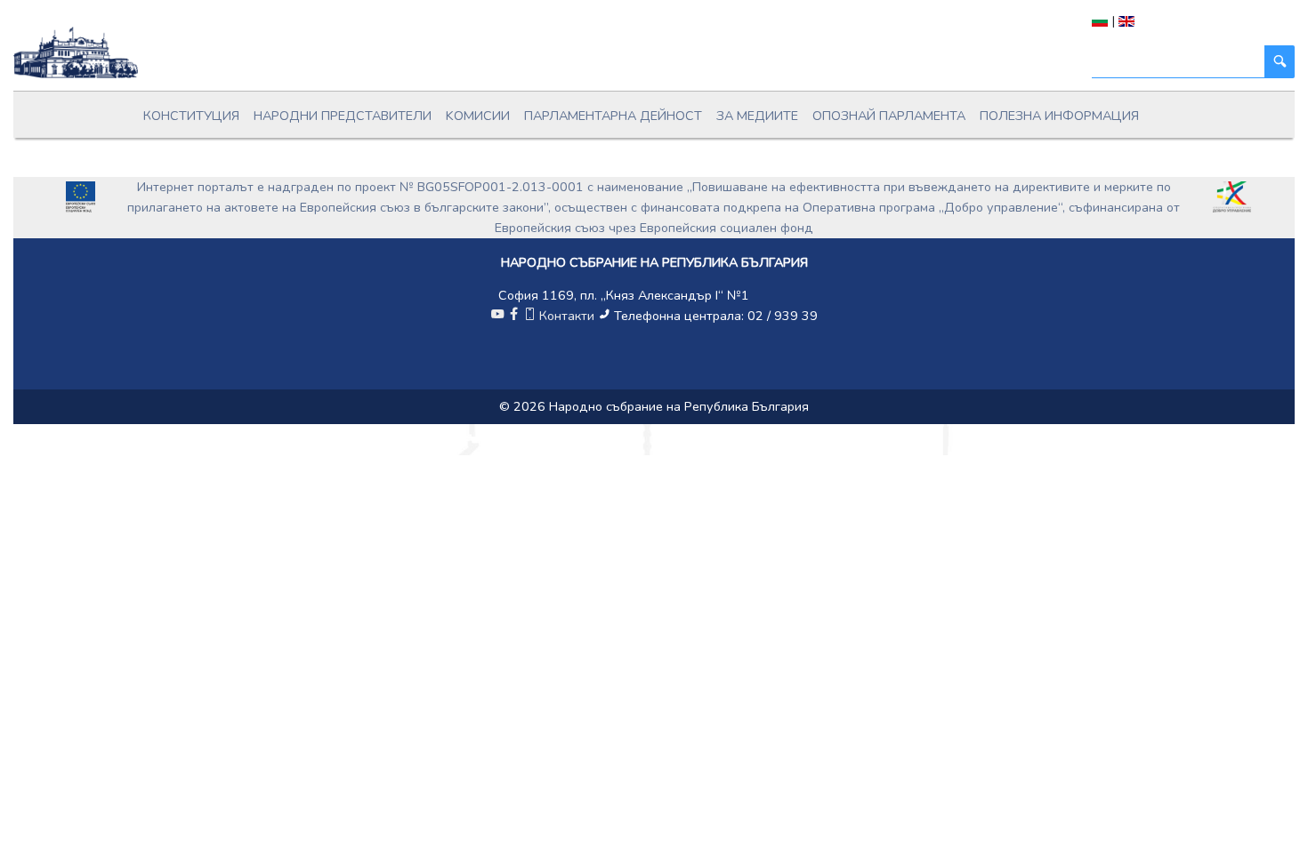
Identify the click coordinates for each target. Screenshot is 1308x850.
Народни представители (343, 115)
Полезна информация (1059, 115)
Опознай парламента (888, 115)
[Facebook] (513, 316)
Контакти (567, 316)
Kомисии (478, 115)
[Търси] (1279, 61)
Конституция (191, 115)
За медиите (757, 115)
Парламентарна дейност (613, 115)
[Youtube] (497, 316)
